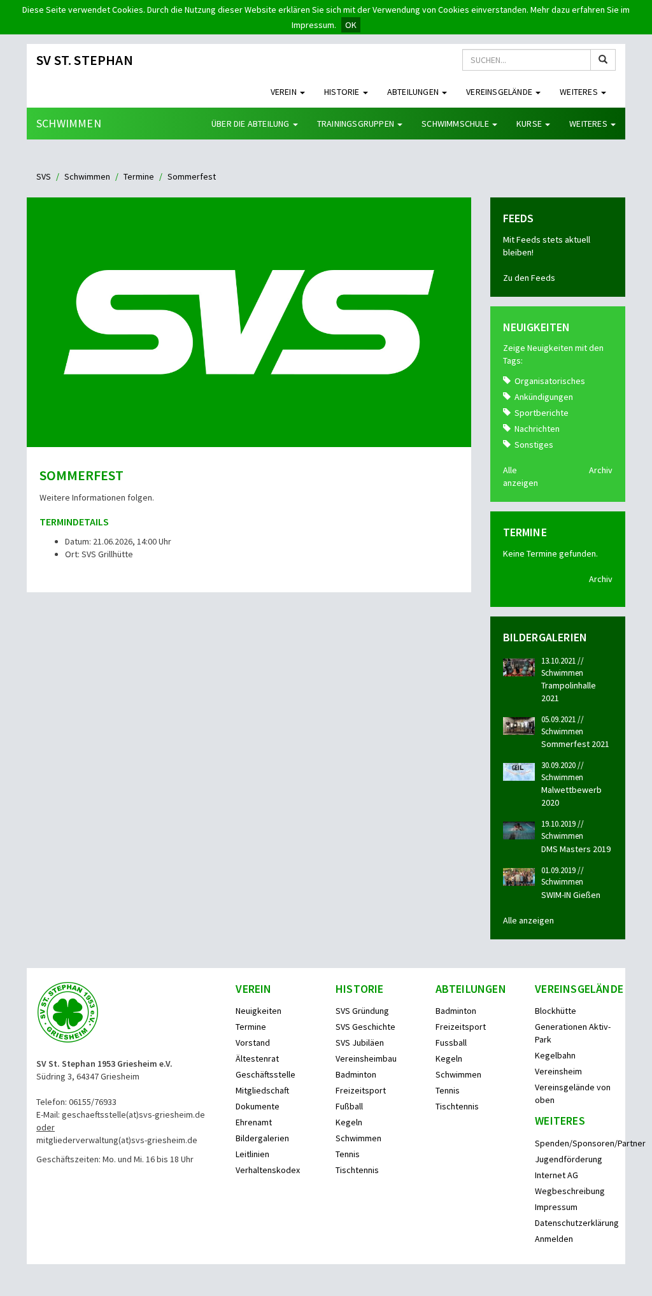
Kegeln (349, 1122)
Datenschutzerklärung (577, 1222)
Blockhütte (555, 1010)
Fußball (349, 1106)
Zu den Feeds (529, 277)
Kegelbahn (555, 1055)
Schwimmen (68, 123)
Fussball (451, 1042)
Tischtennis (357, 1170)
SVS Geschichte (365, 1026)
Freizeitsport (361, 1090)
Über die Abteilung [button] (251, 123)
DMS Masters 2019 (576, 849)
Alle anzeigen (528, 920)
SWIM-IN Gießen (570, 895)
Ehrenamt (254, 1122)
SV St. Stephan (84, 60)
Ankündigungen (543, 396)
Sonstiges (533, 444)
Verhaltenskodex (268, 1170)
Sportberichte (541, 412)
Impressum (556, 1207)
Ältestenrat (257, 1058)
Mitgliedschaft (262, 1090)
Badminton (356, 1074)
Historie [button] (343, 91)
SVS (43, 176)
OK (351, 25)
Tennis (348, 1154)
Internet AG (556, 1175)
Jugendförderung (568, 1159)
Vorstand (253, 1042)
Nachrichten (537, 428)
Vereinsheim (558, 1071)
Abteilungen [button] (414, 91)
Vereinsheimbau (366, 1058)
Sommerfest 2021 (575, 744)
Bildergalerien (262, 1138)
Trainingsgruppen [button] (356, 123)
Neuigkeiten (258, 1010)
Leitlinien (252, 1154)
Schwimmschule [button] (456, 123)
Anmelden (554, 1238)
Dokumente (258, 1106)
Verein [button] (285, 91)
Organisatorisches (549, 381)
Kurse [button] (530, 123)
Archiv (601, 470)
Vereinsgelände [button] (500, 91)
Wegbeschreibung (570, 1191)
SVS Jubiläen (360, 1042)
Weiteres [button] (580, 91)
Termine (139, 176)
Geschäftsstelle (265, 1074)
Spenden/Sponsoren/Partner (590, 1143)
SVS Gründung (362, 1010)
